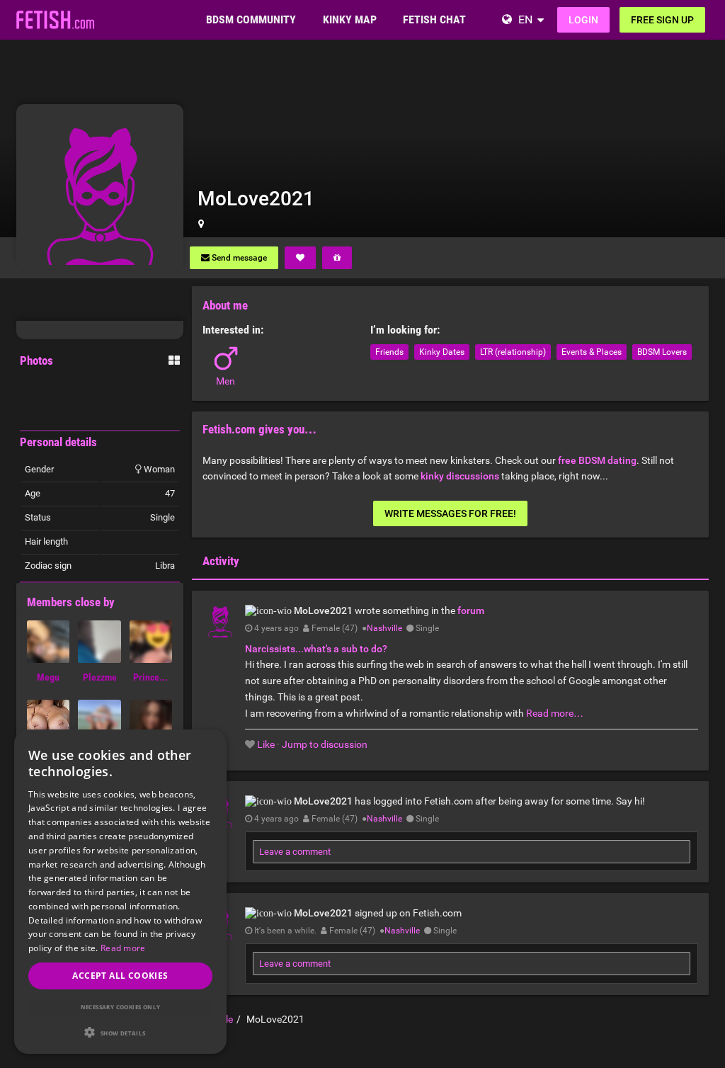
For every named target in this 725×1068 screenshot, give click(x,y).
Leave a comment (295, 851)
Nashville (384, 628)
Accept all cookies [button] (120, 976)
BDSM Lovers (662, 352)
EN (525, 19)
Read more (123, 948)
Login (583, 19)
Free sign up (662, 19)
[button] (120, 1032)
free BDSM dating (597, 460)
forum (470, 610)
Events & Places (591, 352)
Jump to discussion (324, 744)
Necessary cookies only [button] (121, 1007)
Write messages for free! (450, 513)
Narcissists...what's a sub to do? (316, 648)
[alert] (120, 891)
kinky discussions (460, 476)
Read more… (554, 713)
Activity (220, 561)
